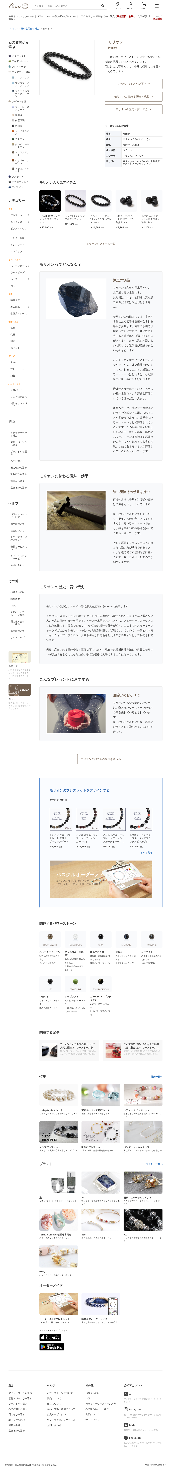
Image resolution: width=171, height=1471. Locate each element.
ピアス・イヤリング (19, 230)
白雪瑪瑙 (20, 120)
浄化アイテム (18, 369)
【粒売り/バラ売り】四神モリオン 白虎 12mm (125, 219)
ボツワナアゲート (22, 153)
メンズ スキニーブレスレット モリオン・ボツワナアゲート (60, 838)
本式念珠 (15, 306)
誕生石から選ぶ (19, 474)
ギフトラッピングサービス (19, 557)
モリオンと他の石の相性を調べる (101, 759)
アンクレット (18, 244)
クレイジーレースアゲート (22, 145)
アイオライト (19, 56)
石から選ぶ (16, 461)
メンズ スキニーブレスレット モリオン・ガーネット (87, 838)
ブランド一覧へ (154, 1164)
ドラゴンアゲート (22, 170)
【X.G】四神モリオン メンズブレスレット (49, 219)
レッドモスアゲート (22, 161)
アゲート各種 (19, 101)
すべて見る (146, 852)
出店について (18, 630)
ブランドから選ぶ (19, 453)
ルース (14, 279)
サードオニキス (22, 132)
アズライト (18, 176)
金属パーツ (16, 390)
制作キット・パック (19, 404)
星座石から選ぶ (19, 487)
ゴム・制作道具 (19, 396)
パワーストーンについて (19, 515)
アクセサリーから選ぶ (19, 434)
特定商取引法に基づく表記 (44, 1465)
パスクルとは (18, 592)
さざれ (14, 362)
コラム (14, 605)
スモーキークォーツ (136, 620)
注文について (18, 530)
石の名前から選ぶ (18, 1409)
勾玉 (13, 285)
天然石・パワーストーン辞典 (19, 613)
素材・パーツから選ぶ (19, 443)
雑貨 (13, 375)
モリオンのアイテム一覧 (101, 243)
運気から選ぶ (18, 481)
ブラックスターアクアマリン (22, 93)
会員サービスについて (19, 548)
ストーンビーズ (19, 265)
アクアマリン (22, 77)
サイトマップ (18, 637)
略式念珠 (15, 300)
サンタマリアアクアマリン (22, 84)
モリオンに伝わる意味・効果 (131, 96)
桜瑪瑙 (18, 115)
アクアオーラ (19, 66)
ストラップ (16, 251)
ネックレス (16, 222)
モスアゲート (22, 139)
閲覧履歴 (15, 598)
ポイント (15, 348)
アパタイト (18, 187)
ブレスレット (18, 215)
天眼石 (18, 125)
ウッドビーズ (18, 272)
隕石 (13, 341)
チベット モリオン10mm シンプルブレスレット (101, 219)
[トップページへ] (18, 8)
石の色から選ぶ (19, 467)
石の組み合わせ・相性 (18, 622)
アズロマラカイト (21, 182)
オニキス (129, 297)
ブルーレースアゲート (22, 108)
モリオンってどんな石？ (131, 83)
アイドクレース (20, 61)
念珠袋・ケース (19, 313)
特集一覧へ (156, 1076)
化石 (13, 334)
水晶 (115, 321)
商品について (18, 523)
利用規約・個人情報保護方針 (18, 1465)
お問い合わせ (18, 565)
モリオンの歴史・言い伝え (132, 109)
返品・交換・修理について (19, 538)
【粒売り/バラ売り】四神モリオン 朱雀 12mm (150, 219)
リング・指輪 (18, 238)
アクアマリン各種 (21, 72)
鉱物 (13, 328)
